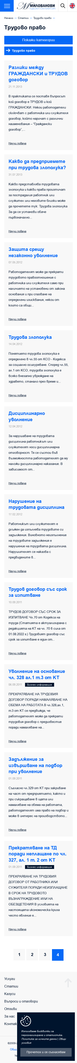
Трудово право (42, 18)
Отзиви (10, 1009)
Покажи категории (38, 40)
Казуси (9, 994)
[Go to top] (68, 982)
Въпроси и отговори (21, 1001)
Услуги (9, 979)
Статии (23, 18)
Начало (8, 18)
